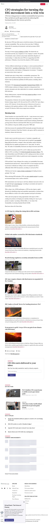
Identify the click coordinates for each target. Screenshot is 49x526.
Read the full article (16, 229)
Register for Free (9, 520)
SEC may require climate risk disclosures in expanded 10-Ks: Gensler (24, 280)
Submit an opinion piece (30, 490)
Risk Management (15, 353)
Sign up (11, 375)
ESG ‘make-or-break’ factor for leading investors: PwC (23, 304)
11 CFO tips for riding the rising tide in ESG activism (22, 211)
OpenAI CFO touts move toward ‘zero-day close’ (21, 428)
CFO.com (27, 501)
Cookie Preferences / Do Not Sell (30, 521)
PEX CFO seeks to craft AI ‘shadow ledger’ (20, 424)
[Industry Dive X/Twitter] (7, 488)
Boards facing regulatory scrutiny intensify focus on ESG (24, 258)
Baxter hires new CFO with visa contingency (20, 432)
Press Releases (15, 499)
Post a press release (13, 473)
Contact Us (14, 490)
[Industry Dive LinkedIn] (2, 488)
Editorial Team (15, 488)
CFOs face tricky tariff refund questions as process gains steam (32, 405)
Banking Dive (27, 498)
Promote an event (29, 492)
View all (6, 473)
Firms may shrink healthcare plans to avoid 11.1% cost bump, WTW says (25, 419)
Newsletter (14, 492)
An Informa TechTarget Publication (24, 1)
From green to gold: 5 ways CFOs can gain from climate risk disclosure (23, 328)
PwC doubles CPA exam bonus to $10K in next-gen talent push (32, 392)
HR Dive (26, 503)
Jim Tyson (11, 26)
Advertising (27, 486)
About (13, 486)
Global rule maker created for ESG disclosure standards (23, 234)
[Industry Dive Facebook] (4, 488)
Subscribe (43, 4)
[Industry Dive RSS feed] (10, 488)
